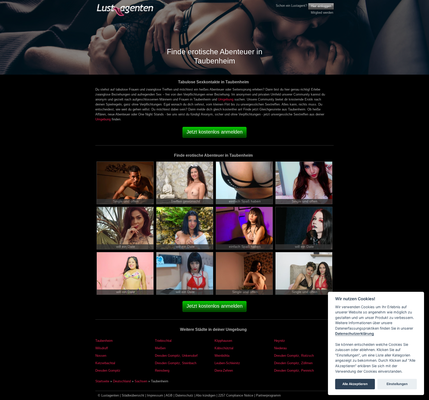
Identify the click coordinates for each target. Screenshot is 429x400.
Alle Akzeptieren (355, 384)
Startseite (102, 381)
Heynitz (279, 341)
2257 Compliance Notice (235, 395)
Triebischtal (163, 341)
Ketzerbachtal (105, 363)
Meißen (160, 348)
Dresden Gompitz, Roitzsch (294, 355)
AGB (169, 395)
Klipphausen (223, 341)
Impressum (155, 395)
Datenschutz (184, 395)
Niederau (280, 348)
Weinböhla (221, 355)
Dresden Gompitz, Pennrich (294, 370)
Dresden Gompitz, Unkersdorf (176, 355)
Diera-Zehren (223, 370)
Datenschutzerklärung (354, 334)
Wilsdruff (101, 348)
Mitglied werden (322, 12)
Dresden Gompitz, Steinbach (175, 363)
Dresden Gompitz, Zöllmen (293, 363)
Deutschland (122, 381)
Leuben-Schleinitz (227, 363)
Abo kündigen (205, 395)
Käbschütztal (223, 348)
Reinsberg (162, 370)
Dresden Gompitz (107, 370)
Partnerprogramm (268, 395)
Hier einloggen (321, 6)
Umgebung (225, 99)
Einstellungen (397, 384)
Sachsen (141, 381)
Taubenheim (104, 341)
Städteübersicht (133, 395)
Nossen (100, 355)
